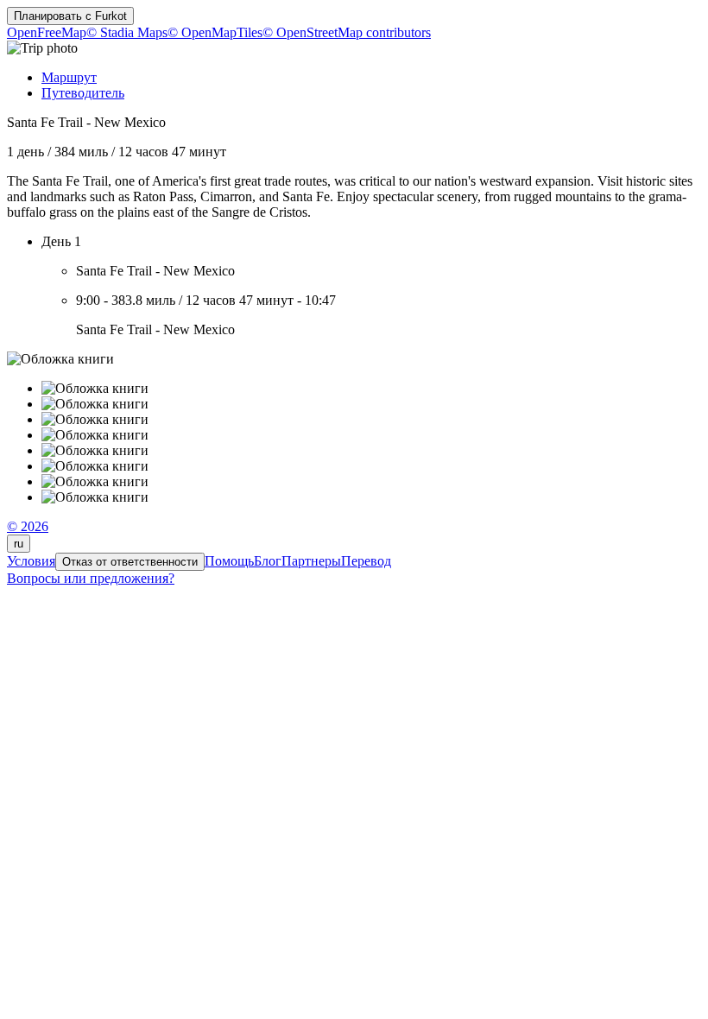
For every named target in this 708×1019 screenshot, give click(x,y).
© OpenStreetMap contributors (346, 32)
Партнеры (311, 561)
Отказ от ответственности (130, 561)
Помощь (229, 561)
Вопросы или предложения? (90, 578)
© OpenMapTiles (215, 32)
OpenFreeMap (46, 32)
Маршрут (69, 77)
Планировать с (70, 15)
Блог (267, 561)
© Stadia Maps (127, 32)
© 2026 (27, 526)
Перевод (366, 561)
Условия (31, 561)
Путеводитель (82, 92)
